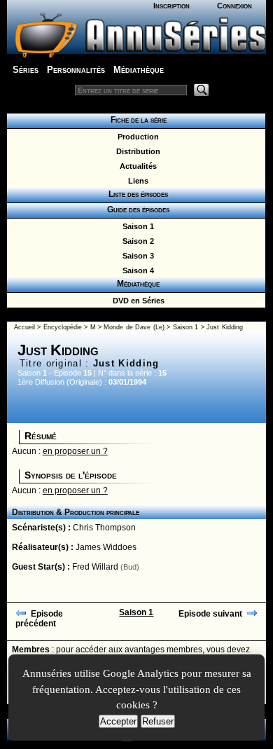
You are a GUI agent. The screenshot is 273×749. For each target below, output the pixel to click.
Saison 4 (136, 270)
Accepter (118, 721)
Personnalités (76, 69)
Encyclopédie (62, 327)
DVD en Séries (136, 300)
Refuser (158, 721)
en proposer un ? (75, 451)
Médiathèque (138, 69)
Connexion (234, 5)
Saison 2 (136, 241)
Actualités (136, 166)
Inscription (171, 5)
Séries (25, 69)
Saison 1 (136, 226)
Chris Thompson (104, 527)
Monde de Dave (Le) (134, 327)
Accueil (24, 327)
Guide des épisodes (136, 209)
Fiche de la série (136, 120)
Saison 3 (136, 256)
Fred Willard (95, 567)
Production (136, 136)
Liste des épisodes (136, 194)
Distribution (136, 151)
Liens (136, 181)
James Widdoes (106, 547)
